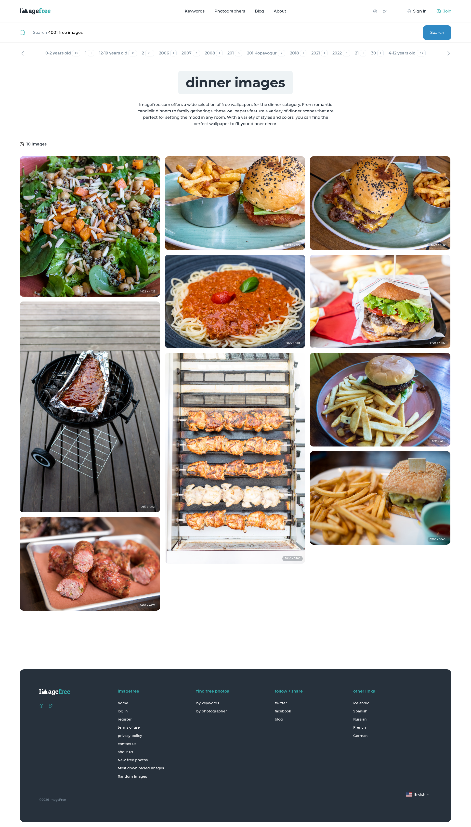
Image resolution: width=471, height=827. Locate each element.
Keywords (195, 11)
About (280, 11)
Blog (259, 11)
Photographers (229, 11)
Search (437, 32)
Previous (23, 53)
